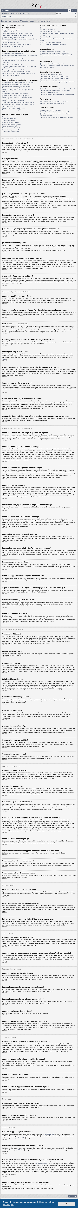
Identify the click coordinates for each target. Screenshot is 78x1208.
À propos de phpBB (18, 1138)
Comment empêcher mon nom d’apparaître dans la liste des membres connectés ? (19, 56)
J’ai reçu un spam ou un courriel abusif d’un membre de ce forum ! (57, 56)
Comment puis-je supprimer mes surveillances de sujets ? (57, 94)
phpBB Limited (49, 1134)
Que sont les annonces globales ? (12, 124)
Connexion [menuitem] (73, 11)
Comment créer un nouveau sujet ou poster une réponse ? (19, 82)
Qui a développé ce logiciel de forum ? (51, 110)
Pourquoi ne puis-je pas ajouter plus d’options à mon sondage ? (17, 90)
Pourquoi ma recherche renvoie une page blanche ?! (55, 78)
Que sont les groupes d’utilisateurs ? (50, 31)
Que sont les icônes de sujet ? (11, 131)
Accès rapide (3, 11)
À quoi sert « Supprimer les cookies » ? (13, 46)
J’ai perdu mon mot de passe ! (11, 42)
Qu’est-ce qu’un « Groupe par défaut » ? (51, 42)
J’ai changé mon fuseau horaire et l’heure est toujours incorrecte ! (18, 61)
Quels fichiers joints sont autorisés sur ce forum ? (54, 101)
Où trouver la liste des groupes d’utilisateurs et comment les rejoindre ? (57, 34)
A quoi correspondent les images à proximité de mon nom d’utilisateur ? (19, 67)
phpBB (4, 359)
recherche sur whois (41, 1163)
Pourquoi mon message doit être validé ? (14, 108)
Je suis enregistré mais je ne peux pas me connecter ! (18, 35)
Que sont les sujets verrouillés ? (11, 130)
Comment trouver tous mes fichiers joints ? (52, 103)
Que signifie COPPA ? (8, 31)
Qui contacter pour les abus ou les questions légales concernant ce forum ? (55, 114)
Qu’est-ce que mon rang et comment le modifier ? (16, 71)
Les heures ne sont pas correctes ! (12, 59)
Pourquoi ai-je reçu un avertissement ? (13, 100)
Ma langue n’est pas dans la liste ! (12, 64)
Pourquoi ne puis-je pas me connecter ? (14, 37)
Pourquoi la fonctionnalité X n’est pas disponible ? (54, 112)
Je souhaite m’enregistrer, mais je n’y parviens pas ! (17, 33)
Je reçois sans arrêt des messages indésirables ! (54, 53)
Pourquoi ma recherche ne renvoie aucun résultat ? (55, 76)
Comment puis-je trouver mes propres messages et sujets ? (57, 82)
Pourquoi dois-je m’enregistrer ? (11, 30)
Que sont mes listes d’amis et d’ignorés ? (52, 64)
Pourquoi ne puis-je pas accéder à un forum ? (15, 95)
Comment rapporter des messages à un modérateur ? (18, 102)
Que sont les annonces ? (9, 126)
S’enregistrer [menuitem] (76, 11)
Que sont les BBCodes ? (9, 117)
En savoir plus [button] (8, 1205)
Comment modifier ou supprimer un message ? (16, 84)
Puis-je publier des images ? (10, 122)
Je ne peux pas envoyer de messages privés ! (53, 51)
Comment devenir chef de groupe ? (50, 37)
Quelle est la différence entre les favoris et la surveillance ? (57, 89)
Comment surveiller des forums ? (49, 92)
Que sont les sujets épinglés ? (11, 128)
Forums (9, 10)
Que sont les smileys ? (9, 120)
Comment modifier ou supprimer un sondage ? (15, 93)
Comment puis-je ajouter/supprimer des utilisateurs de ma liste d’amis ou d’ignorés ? (57, 66)
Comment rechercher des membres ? (51, 80)
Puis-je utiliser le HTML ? (9, 118)
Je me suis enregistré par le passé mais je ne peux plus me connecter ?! (19, 40)
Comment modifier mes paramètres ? (13, 53)
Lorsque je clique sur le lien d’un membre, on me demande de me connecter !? (18, 74)
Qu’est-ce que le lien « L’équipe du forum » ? (53, 44)
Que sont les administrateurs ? (49, 28)
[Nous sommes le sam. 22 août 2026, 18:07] (75, 16)
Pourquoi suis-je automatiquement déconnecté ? (16, 44)
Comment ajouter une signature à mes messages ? (17, 86)
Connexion (15, 13)
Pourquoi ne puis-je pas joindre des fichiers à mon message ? (17, 98)
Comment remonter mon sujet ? (11, 110)
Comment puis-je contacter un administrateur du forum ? (56, 117)
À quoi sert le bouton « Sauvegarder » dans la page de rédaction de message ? (18, 105)
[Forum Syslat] (39, 5)
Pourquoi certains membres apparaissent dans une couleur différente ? (57, 39)
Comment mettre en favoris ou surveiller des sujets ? (55, 90)
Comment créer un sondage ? (11, 88)
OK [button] (67, 1203)
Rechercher (6, 13)
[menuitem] (69, 10)
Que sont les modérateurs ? (48, 29)
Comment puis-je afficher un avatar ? (13, 70)
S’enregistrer (25, 13)
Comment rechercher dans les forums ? (51, 74)
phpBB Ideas (20, 1150)
